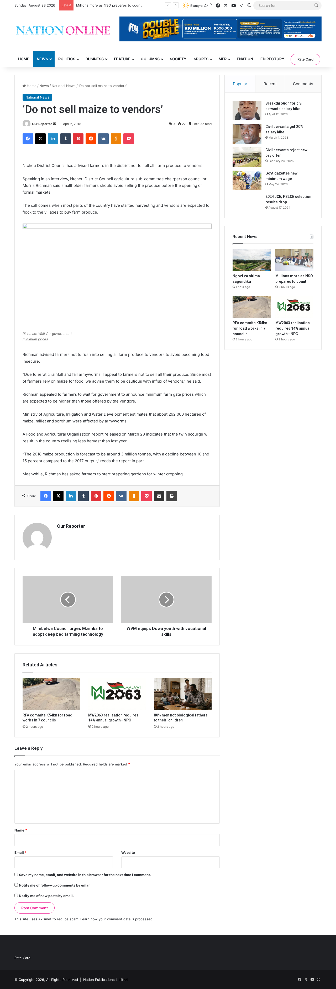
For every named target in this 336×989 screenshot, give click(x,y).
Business (95, 59)
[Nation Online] (63, 31)
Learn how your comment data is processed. (117, 919)
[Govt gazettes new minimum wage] (247, 180)
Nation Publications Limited (105, 979)
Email (20, 852)
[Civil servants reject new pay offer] (247, 157)
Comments (303, 83)
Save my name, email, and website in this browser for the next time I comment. (85, 875)
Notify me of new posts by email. (46, 896)
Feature (122, 59)
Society (178, 59)
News (42, 59)
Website (128, 852)
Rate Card (305, 59)
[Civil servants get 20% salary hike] (247, 134)
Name (20, 830)
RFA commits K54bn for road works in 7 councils (250, 328)
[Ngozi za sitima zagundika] (252, 260)
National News (64, 86)
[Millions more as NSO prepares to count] (294, 260)
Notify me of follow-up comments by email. (55, 885)
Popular (240, 83)
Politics (66, 59)
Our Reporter (42, 124)
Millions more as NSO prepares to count (109, 5)
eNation (245, 59)
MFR (223, 59)
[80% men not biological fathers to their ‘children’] (183, 694)
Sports (201, 59)
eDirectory (272, 59)
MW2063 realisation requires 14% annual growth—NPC (293, 328)
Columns (150, 59)
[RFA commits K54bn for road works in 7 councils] (51, 694)
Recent (270, 83)
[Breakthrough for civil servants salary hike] (247, 110)
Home (23, 59)
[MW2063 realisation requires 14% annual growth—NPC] (117, 694)
